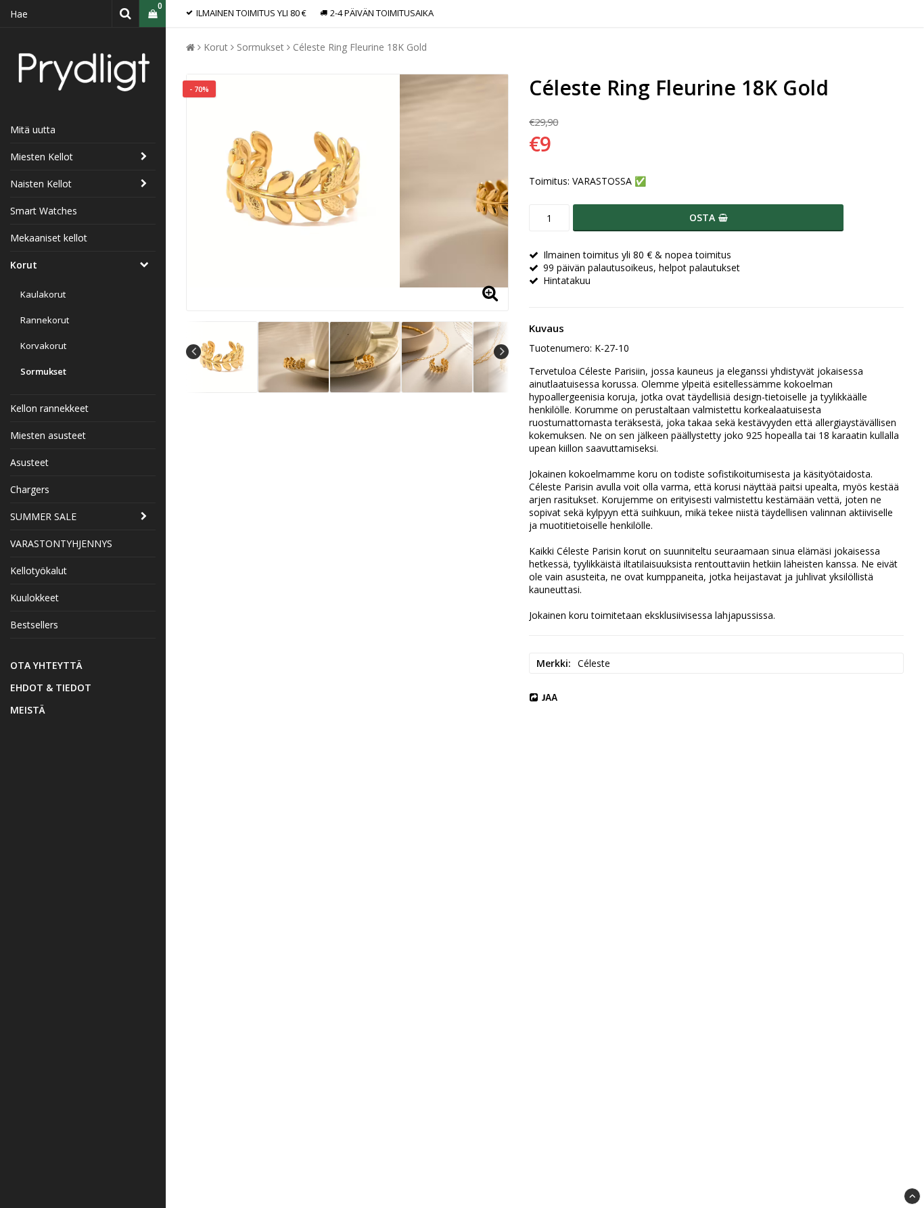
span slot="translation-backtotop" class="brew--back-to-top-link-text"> (912, 1196)
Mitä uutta (32, 129)
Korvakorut (43, 346)
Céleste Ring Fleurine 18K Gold (360, 47)
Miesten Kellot (41, 156)
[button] (152, 14)
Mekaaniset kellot (48, 237)
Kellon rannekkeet (49, 408)
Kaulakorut (43, 294)
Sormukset (43, 371)
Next (501, 351)
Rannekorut (44, 320)
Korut (23, 264)
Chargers (29, 489)
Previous (193, 351)
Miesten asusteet (48, 435)
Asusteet (29, 462)
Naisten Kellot (41, 183)
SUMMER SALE (43, 516)
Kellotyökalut (38, 570)
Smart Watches (43, 210)
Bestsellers (34, 624)
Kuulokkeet (34, 597)
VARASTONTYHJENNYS (61, 543)
